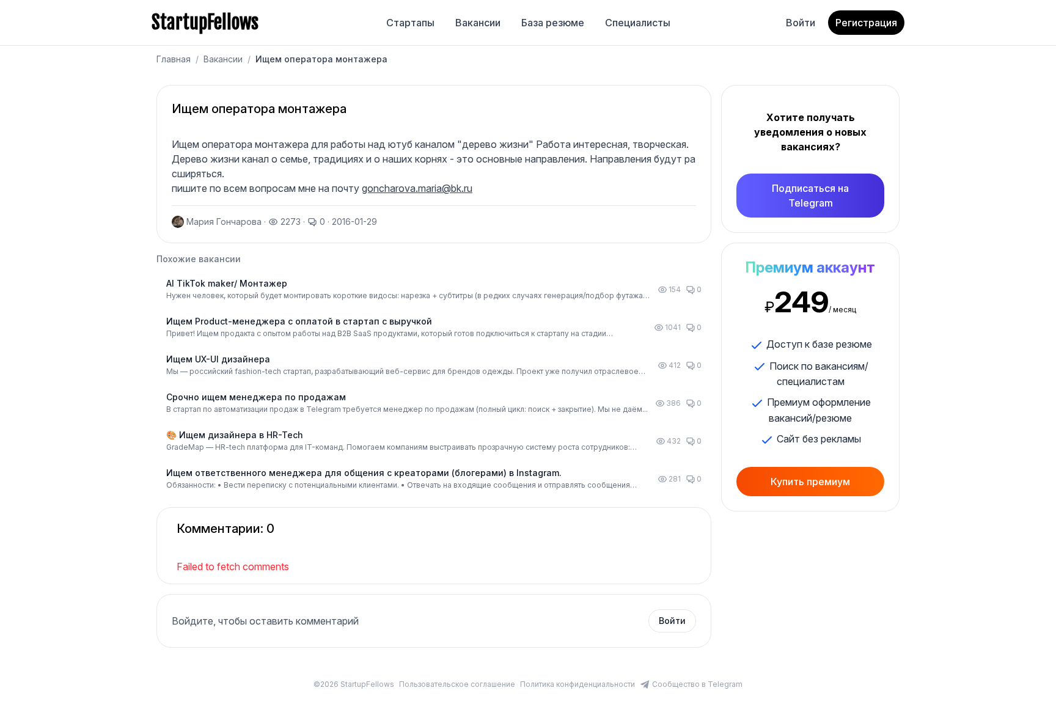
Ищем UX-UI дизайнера (218, 359)
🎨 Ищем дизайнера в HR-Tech (234, 435)
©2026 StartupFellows (354, 684)
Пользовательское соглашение (457, 684)
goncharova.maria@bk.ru (417, 188)
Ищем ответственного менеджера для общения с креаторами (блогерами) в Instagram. (364, 473)
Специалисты (637, 22)
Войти (800, 22)
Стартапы (410, 22)
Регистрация (866, 22)
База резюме (552, 22)
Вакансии (478, 22)
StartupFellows (205, 23)
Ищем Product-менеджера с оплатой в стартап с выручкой (299, 321)
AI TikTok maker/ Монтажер (226, 283)
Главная (173, 59)
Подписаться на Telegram (810, 195)
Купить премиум (810, 481)
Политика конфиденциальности (577, 684)
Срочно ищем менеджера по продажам (256, 397)
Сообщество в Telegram (697, 684)
